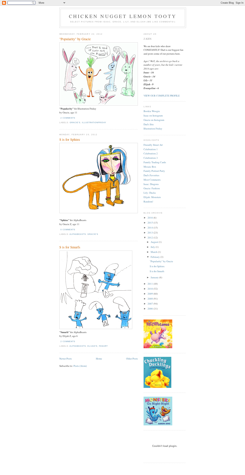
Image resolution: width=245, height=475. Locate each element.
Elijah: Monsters (152, 197)
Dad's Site (149, 124)
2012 (151, 237)
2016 (151, 217)
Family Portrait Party (154, 171)
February (155, 257)
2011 (151, 283)
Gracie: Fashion (152, 188)
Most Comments (152, 179)
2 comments (67, 118)
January (155, 277)
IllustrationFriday (94, 122)
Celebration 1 (151, 149)
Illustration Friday (153, 128)
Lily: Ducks (150, 192)
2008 (151, 298)
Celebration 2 (151, 153)
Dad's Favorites (151, 175)
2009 (151, 293)
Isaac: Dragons (151, 184)
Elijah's (92, 346)
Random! (148, 201)
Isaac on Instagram (153, 115)
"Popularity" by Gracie (75, 39)
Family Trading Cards (155, 162)
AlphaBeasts (77, 234)
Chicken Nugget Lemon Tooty (122, 16)
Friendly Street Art (153, 145)
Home (99, 358)
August (155, 242)
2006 (151, 308)
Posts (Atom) (80, 366)
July (153, 247)
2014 (151, 227)
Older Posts (132, 358)
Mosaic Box (150, 166)
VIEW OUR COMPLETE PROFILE (162, 95)
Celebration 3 (151, 158)
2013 (151, 232)
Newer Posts (65, 358)
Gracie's (75, 122)
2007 (151, 303)
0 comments (67, 229)
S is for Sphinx (69, 139)
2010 (151, 288)
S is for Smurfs (69, 247)
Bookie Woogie (152, 111)
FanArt (103, 346)
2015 (151, 222)
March (154, 252)
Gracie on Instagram (154, 120)
